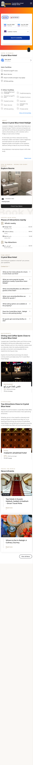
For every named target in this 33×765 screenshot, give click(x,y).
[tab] (16, 272)
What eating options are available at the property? (15, 304)
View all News (25, 556)
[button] (30, 363)
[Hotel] (16, 439)
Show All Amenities (25, 113)
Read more (27, 158)
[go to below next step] (29, 49)
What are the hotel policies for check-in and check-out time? (15, 272)
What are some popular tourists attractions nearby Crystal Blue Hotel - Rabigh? (15, 281)
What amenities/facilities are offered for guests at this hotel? (16, 289)
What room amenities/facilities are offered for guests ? (14, 297)
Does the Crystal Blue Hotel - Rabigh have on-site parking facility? (15, 312)
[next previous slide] (4, 180)
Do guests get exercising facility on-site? (15, 320)
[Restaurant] (16, 372)
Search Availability (16, 38)
